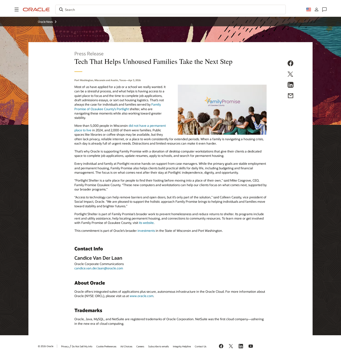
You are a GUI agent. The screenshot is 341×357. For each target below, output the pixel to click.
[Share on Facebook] (290, 64)
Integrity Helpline (182, 346)
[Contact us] (324, 9)
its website (146, 223)
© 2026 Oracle (45, 346)
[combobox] (170, 9)
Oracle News (45, 22)
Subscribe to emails (158, 346)
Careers (140, 346)
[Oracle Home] (36, 9)
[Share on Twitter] (290, 75)
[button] (16, 9)
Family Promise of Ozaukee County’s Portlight (117, 106)
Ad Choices (126, 346)
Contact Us (200, 346)
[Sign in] (316, 9)
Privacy (65, 346)
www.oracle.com (141, 296)
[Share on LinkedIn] (290, 85)
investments (146, 230)
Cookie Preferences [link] (106, 346)
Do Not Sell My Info (82, 346)
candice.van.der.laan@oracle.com (98, 268)
